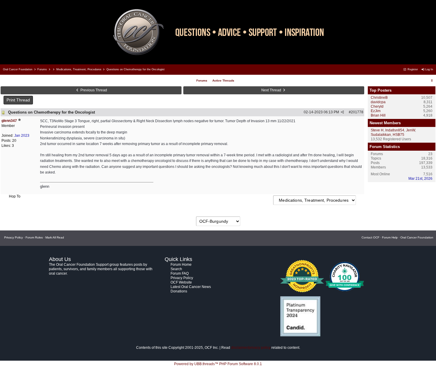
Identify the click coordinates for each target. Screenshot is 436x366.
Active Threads (223, 80)
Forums (42, 69)
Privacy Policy (13, 237)
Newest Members (385, 123)
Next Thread (271, 90)
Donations (179, 291)
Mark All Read (54, 237)
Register (412, 69)
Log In (428, 69)
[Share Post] (342, 112)
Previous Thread (93, 90)
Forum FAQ (180, 273)
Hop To (14, 196)
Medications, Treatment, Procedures (78, 69)
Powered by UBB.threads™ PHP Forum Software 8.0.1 (218, 364)
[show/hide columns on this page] (432, 80)
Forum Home (181, 264)
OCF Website (181, 282)
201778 (357, 112)
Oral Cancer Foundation (17, 69)
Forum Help (390, 237)
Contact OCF (370, 237)
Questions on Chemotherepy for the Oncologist (51, 112)
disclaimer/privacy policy (250, 348)
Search (176, 269)
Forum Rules (34, 237)
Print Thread (18, 100)
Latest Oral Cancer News (191, 287)
